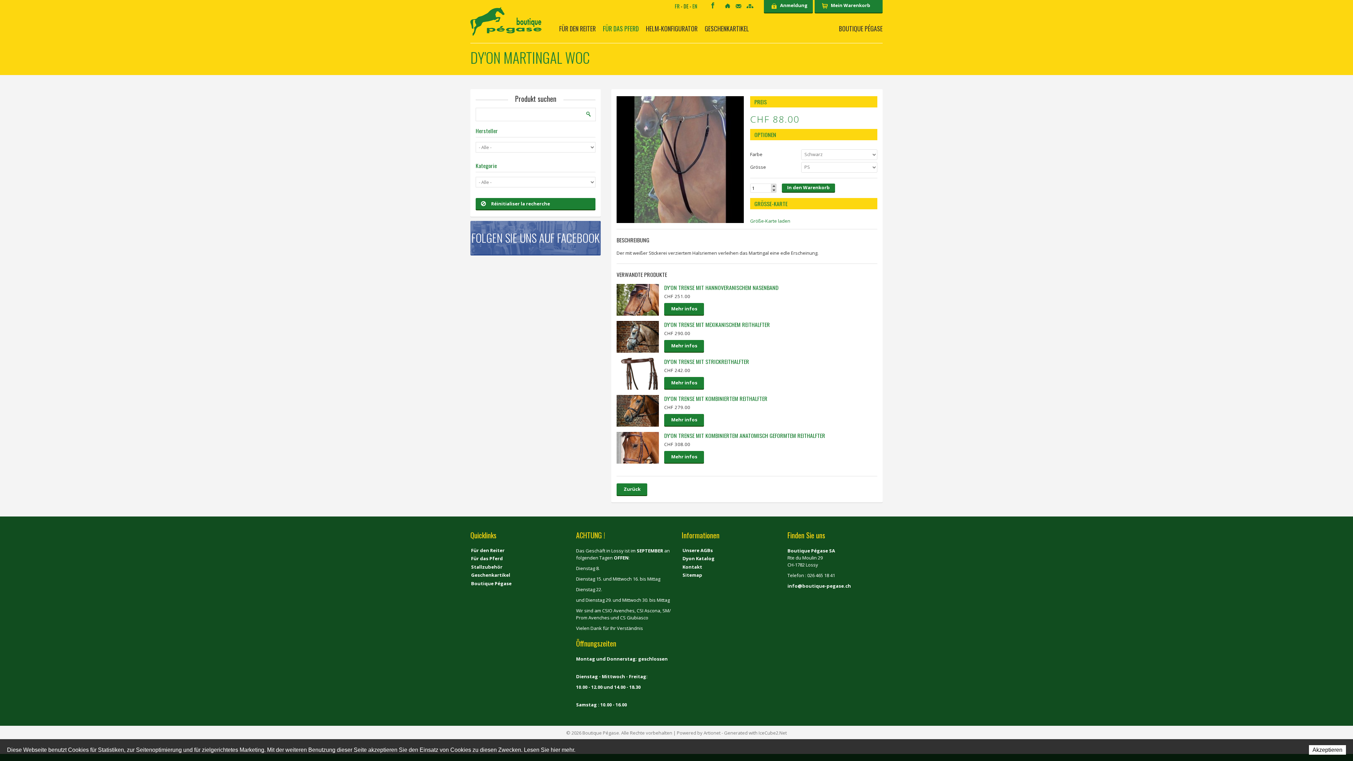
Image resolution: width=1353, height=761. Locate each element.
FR (677, 6)
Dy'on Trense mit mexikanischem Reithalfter (717, 324)
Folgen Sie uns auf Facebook (535, 237)
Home (727, 6)
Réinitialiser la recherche (520, 203)
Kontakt (738, 6)
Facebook (712, 5)
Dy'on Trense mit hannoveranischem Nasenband (721, 287)
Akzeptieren (1327, 750)
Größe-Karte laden (770, 221)
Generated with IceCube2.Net (755, 733)
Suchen (589, 114)
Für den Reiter (577, 28)
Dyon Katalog (698, 558)
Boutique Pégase (861, 28)
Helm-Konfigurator (672, 28)
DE (686, 6)
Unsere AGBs (697, 550)
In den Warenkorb (808, 187)
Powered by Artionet (699, 733)
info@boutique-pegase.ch (819, 586)
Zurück (632, 489)
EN (694, 6)
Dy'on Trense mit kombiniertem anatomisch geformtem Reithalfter (744, 435)
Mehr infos (684, 308)
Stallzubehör (486, 567)
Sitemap (750, 6)
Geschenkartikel (727, 28)
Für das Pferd (621, 28)
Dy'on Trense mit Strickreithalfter (706, 361)
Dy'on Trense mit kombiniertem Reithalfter (715, 398)
